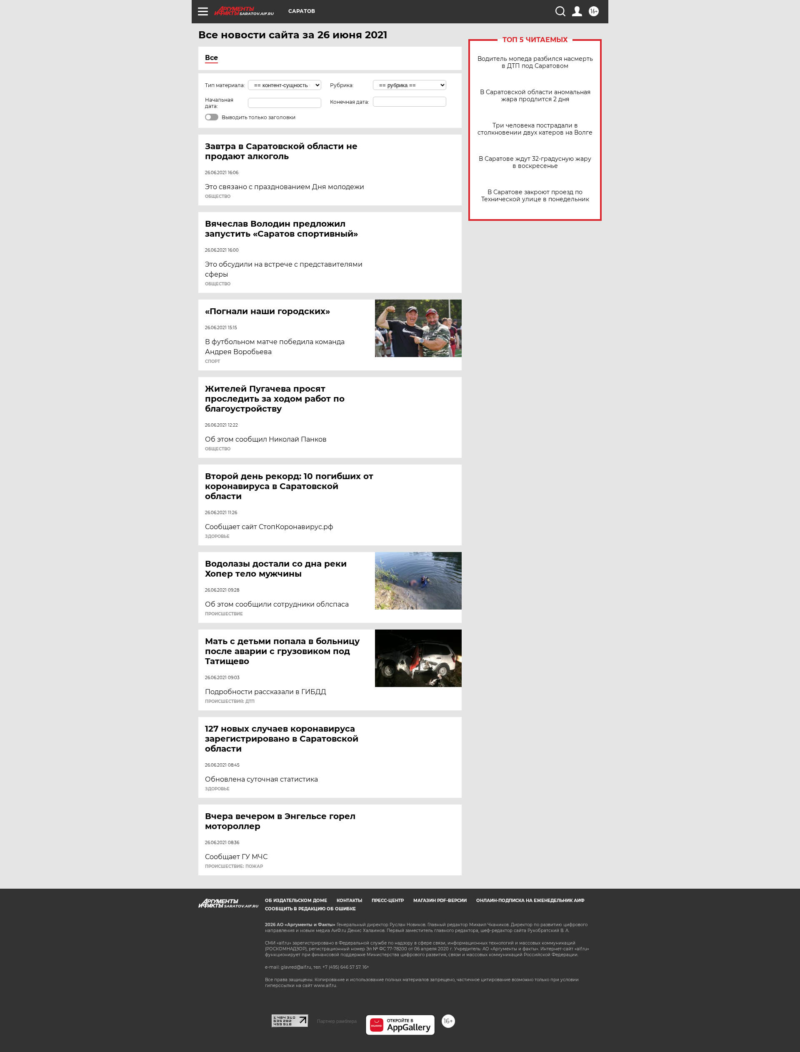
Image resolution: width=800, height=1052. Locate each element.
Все (211, 58)
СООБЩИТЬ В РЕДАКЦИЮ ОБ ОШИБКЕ (310, 909)
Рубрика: (342, 85)
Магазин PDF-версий (440, 900)
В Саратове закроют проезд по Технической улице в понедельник (535, 196)
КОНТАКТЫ (349, 900)
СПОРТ (212, 362)
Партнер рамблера (337, 1021)
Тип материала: (225, 85)
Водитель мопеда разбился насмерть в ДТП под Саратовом (535, 62)
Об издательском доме (296, 900)
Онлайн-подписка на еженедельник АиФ (530, 900)
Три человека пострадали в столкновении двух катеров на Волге (535, 129)
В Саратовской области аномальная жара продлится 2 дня (535, 96)
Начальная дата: (219, 103)
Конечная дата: (349, 102)
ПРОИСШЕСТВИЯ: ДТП (230, 702)
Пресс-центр (388, 900)
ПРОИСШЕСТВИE (224, 614)
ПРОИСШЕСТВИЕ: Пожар (234, 867)
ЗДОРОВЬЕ (217, 537)
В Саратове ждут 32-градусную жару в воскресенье (535, 162)
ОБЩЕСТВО (217, 197)
